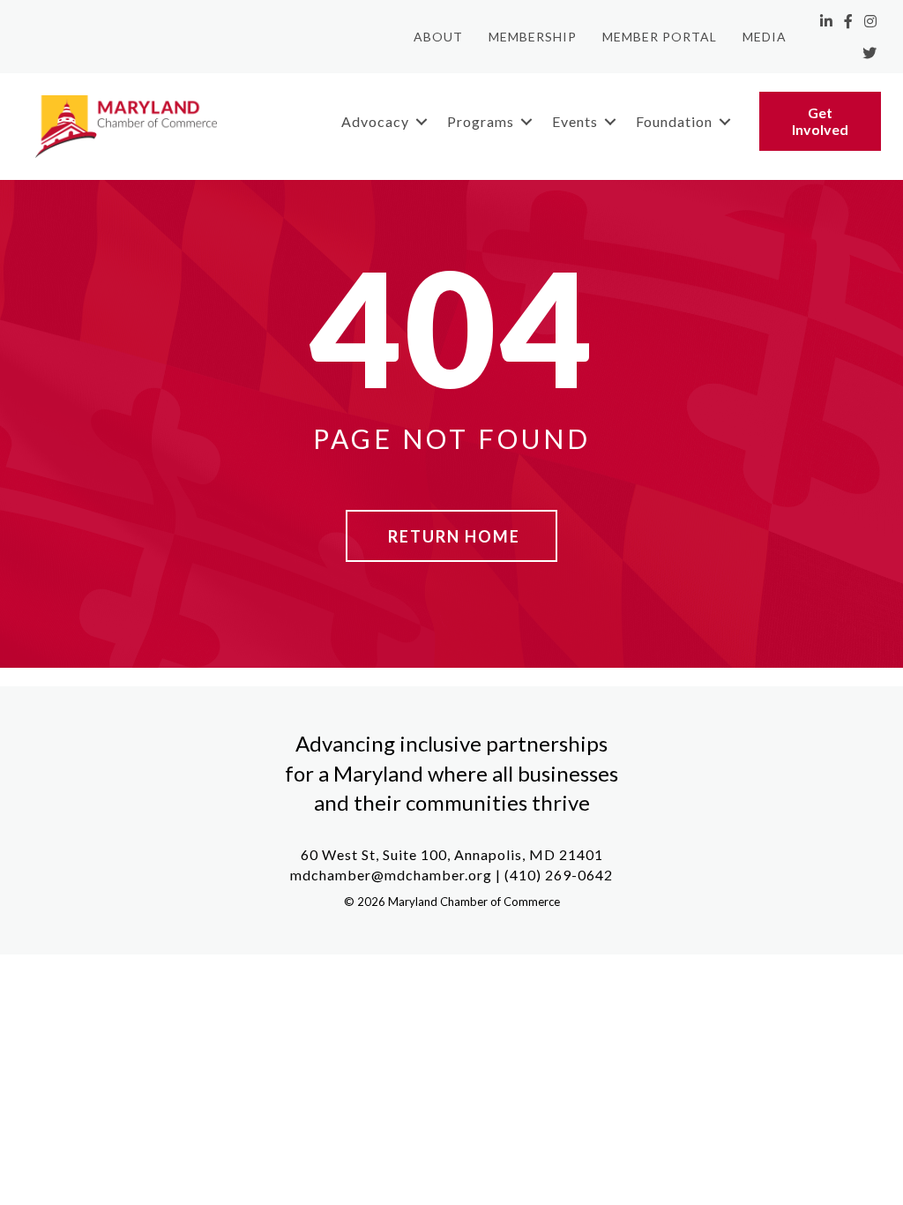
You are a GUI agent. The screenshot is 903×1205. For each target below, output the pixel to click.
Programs (480, 121)
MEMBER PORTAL (659, 36)
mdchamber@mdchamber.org (391, 874)
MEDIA (765, 36)
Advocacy (375, 121)
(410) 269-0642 (558, 874)
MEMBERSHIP (533, 36)
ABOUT (438, 36)
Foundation (674, 121)
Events (575, 121)
